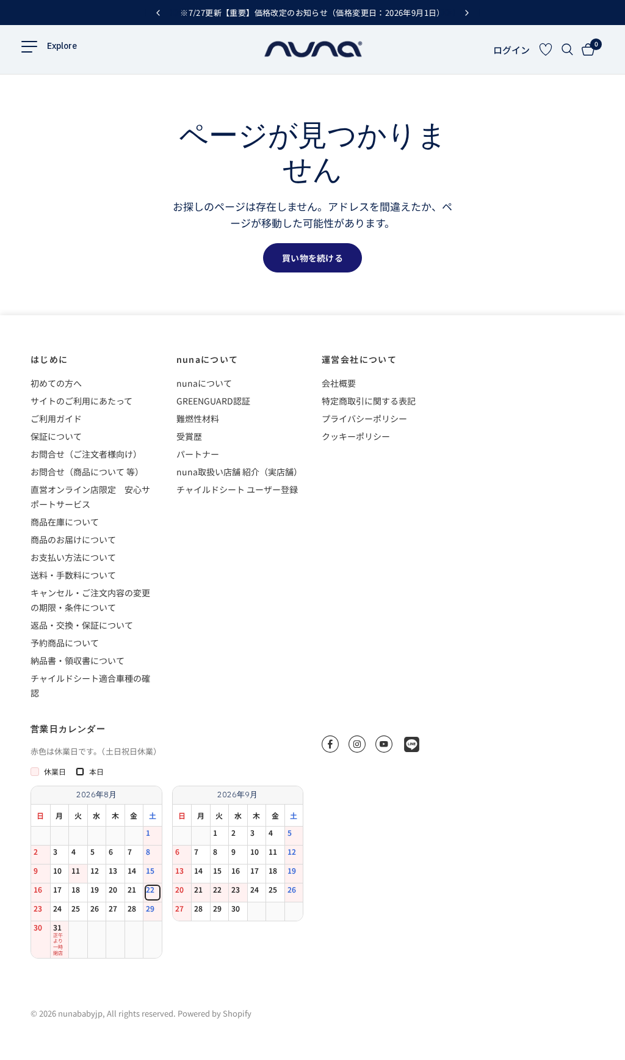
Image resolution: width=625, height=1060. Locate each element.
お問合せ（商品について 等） (87, 472)
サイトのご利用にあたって (81, 401)
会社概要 (339, 383)
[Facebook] (330, 744)
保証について (56, 436)
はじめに (49, 359)
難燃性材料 (197, 418)
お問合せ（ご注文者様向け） (86, 454)
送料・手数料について (73, 575)
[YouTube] (383, 744)
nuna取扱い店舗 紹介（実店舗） (239, 472)
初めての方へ (56, 383)
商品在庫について (65, 522)
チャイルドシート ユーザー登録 (237, 489)
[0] (585, 49)
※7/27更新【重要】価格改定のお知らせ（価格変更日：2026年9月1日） (312, 12)
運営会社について (359, 359)
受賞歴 (189, 436)
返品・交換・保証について (82, 625)
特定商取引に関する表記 (369, 401)
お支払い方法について (73, 557)
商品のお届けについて (73, 539)
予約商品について (65, 643)
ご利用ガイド (56, 418)
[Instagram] (357, 744)
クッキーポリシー (356, 436)
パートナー (197, 454)
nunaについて (207, 359)
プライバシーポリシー (364, 418)
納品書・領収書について (78, 660)
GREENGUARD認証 (213, 401)
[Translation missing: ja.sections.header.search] (567, 49)
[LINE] (411, 744)
